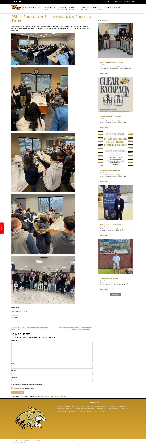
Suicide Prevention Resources (67, 411)
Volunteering (99, 411)
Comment (15, 340)
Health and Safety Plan (64, 408)
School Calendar (129, 1)
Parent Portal (117, 1)
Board (97, 8)
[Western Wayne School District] (25, 7)
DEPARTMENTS (50, 8)
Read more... (104, 73)
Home (109, 1)
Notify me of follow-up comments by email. (27, 384)
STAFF (72, 8)
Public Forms (101, 408)
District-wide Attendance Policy (96, 406)
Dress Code (113, 406)
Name (13, 364)
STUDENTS (62, 8)
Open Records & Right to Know (84, 408)
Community (86, 8)
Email (13, 370)
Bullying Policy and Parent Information (70, 406)
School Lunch (125, 408)
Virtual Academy (114, 8)
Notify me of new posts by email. (24, 388)
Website (14, 377)
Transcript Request (85, 411)
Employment (123, 406)
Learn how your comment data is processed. (52, 396)
